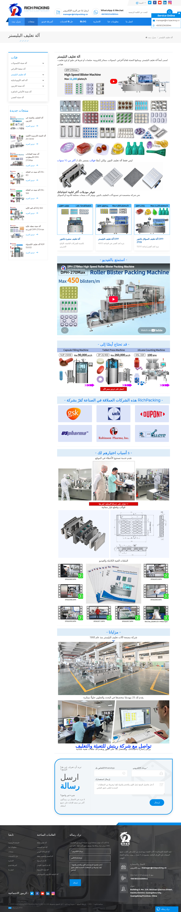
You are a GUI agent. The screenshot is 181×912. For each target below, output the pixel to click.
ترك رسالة (165, 909)
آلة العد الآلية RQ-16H (34, 208)
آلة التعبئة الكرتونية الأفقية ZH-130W (36, 137)
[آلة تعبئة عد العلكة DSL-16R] (17, 195)
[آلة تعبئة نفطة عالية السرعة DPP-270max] (17, 232)
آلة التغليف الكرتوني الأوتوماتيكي (47, 874)
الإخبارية (96, 21)
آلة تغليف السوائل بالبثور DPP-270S (150, 240)
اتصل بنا (129, 21)
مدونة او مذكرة (69, 904)
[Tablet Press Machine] (113, 367)
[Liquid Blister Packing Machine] (152, 219)
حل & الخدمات (66, 21)
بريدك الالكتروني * (140, 768)
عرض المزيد (30, 126)
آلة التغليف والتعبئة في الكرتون (34, 119)
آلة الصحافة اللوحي (43, 852)
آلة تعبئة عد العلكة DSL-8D (35, 173)
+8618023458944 (109, 14)
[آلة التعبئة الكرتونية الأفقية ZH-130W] (17, 141)
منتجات (31, 21)
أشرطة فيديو (47, 21)
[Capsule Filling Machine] (76, 367)
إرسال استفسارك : (103, 779)
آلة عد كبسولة (41, 861)
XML (90, 904)
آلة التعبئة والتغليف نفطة (45, 856)
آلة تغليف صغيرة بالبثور (70, 239)
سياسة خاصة (98, 904)
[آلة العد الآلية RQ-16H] (17, 214)
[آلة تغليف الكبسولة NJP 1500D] (17, 250)
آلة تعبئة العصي (17, 97)
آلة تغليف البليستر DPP (108, 239)
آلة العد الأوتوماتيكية (19, 80)
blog (83, 21)
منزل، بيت (16, 21)
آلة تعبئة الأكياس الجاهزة (21, 91)
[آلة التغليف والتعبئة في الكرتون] (17, 123)
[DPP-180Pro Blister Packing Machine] (113, 219)
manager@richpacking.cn (75, 14)
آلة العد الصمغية (42, 847)
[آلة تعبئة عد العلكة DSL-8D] (17, 177)
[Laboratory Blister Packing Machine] (75, 219)
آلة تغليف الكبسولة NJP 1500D (35, 246)
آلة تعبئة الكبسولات (19, 63)
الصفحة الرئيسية (13, 843)
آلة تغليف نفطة (42, 843)
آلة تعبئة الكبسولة (42, 870)
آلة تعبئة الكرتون (18, 86)
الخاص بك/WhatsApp (105, 768)
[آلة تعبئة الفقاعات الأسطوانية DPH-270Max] (17, 159)
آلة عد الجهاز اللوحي (43, 865)
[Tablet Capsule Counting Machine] (151, 367)
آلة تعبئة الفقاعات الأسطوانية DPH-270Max (32, 157)
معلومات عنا (113, 21)
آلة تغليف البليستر (166, 37)
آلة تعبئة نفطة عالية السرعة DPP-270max (35, 228)
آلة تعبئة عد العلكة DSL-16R (35, 191)
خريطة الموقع (81, 904)
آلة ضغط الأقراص (18, 69)
